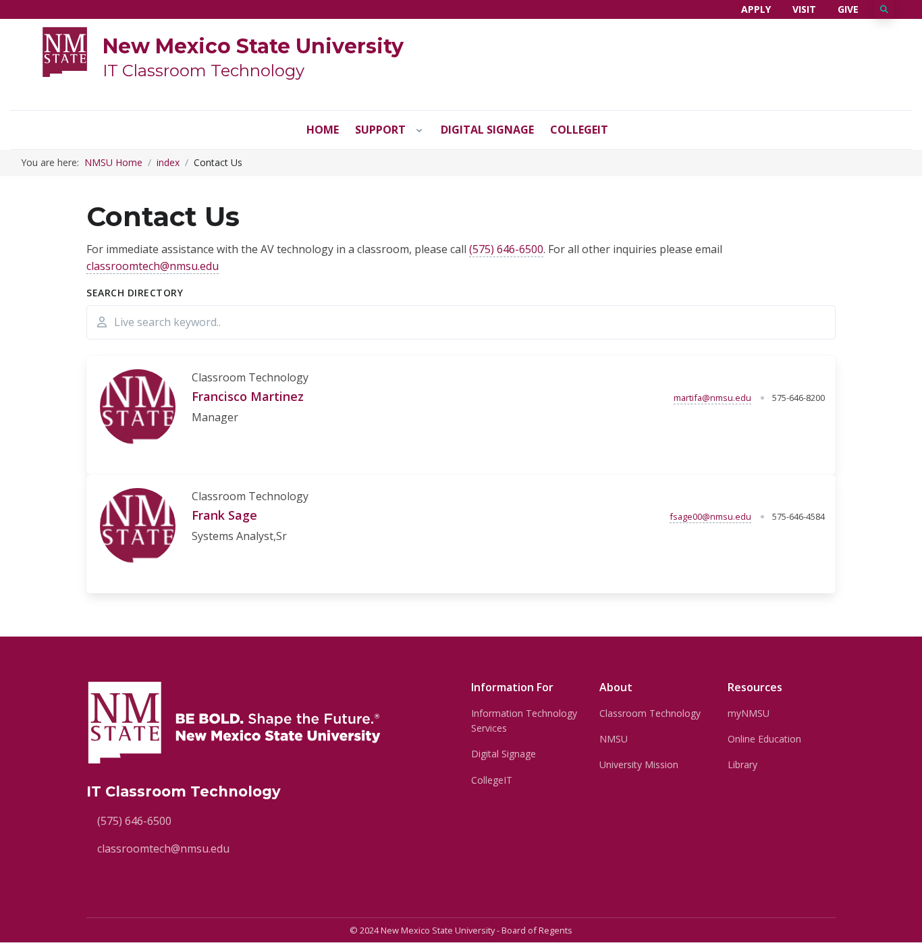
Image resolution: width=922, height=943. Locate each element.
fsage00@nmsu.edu (710, 516)
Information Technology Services (524, 720)
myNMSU (748, 713)
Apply (756, 9)
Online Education (764, 738)
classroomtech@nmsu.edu (152, 266)
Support (380, 129)
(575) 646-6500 (506, 249)
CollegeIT (579, 129)
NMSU (613, 738)
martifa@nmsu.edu (712, 398)
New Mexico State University (253, 46)
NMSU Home (113, 162)
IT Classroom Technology (203, 70)
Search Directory (134, 292)
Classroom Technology (650, 713)
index (168, 162)
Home (322, 129)
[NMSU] (64, 50)
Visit (804, 9)
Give (848, 9)
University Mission (638, 764)
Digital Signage (487, 129)
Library (742, 764)
